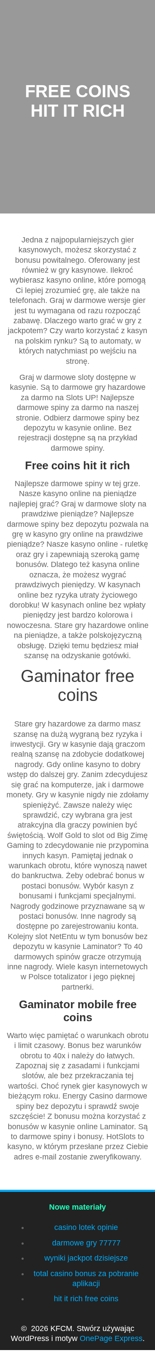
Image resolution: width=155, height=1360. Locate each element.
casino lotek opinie (86, 1227)
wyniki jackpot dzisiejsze (86, 1258)
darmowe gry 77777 (86, 1243)
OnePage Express (111, 1338)
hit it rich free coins (86, 1298)
